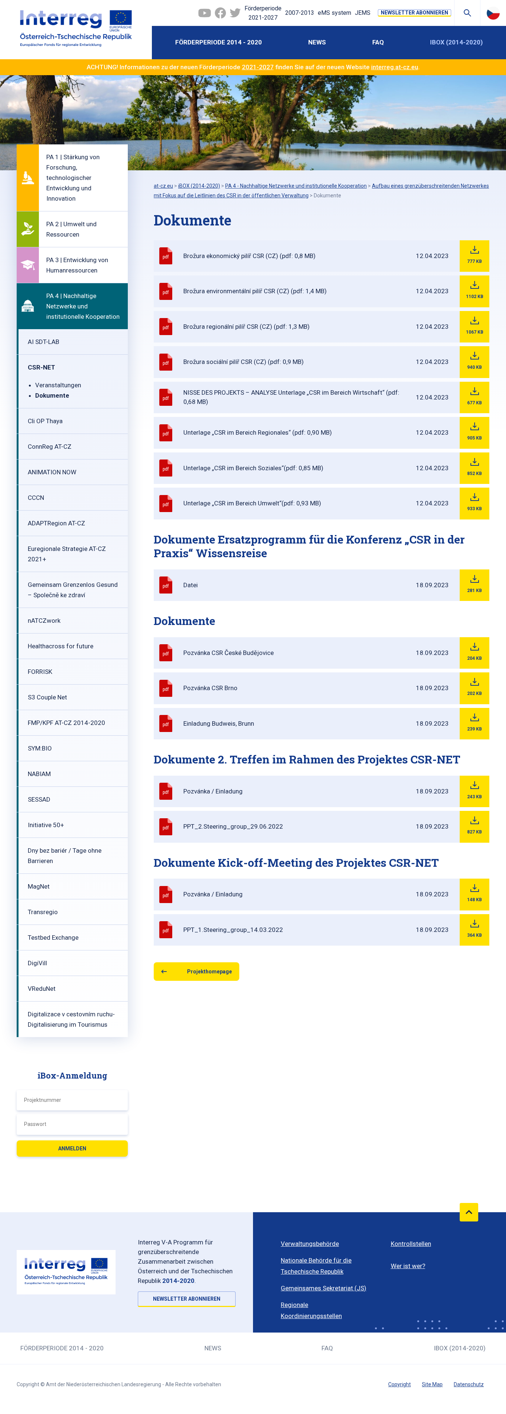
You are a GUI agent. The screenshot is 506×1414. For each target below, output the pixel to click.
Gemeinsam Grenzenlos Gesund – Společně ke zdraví (73, 590)
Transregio (43, 912)
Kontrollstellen (411, 1243)
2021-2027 (258, 67)
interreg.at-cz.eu (394, 67)
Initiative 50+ (46, 825)
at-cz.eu (163, 186)
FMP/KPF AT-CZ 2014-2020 (66, 722)
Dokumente (52, 395)
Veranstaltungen (58, 385)
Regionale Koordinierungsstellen (311, 1310)
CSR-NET (41, 367)
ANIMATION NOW (52, 472)
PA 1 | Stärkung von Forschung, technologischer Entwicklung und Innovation (73, 177)
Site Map (432, 1384)
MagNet (39, 886)
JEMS (362, 12)
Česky (493, 13)
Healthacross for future (60, 646)
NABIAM (39, 774)
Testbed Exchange (53, 937)
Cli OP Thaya (45, 421)
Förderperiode (263, 13)
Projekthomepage (209, 972)
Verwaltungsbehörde (310, 1243)
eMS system (334, 12)
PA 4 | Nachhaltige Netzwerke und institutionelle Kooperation (83, 306)
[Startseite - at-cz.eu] (76, 29)
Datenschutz (469, 1384)
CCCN (36, 497)
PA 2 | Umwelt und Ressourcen (71, 229)
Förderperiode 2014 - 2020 (218, 42)
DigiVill (37, 963)
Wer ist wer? (408, 1266)
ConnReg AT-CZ (49, 446)
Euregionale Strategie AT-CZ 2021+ (67, 554)
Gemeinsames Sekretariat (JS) (323, 1288)
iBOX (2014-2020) (456, 42)
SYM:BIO (40, 748)
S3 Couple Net (47, 697)
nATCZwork (44, 620)
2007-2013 (299, 12)
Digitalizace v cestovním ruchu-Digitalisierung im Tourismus (71, 1019)
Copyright (399, 1384)
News (317, 42)
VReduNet (42, 988)
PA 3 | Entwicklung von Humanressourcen (77, 265)
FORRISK (40, 671)
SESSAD (39, 799)
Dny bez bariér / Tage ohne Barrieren (64, 856)
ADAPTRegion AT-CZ (56, 523)
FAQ (378, 42)
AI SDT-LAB (43, 341)
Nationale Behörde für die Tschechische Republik (316, 1266)
